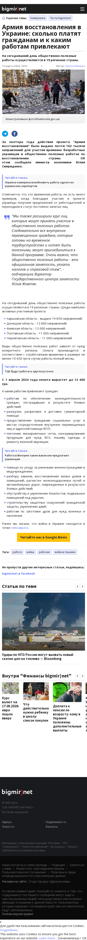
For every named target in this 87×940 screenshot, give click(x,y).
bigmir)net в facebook (18, 573)
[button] (77, 586)
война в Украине (65, 552)
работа (17, 552)
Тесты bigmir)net (60, 18)
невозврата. (20, 528)
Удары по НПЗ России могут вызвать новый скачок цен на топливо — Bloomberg (37, 656)
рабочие (44, 552)
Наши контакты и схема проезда (24, 865)
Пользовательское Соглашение (24, 872)
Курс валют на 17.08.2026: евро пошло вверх (10, 708)
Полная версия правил (17, 914)
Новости (8, 826)
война (30, 552)
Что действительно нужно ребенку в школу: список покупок (36, 712)
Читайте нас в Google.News (43, 537)
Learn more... (48, 938)
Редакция (58, 865)
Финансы (52, 826)
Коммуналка (37, 18)
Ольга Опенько (75, 66)
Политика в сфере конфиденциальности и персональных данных (39, 874)
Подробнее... (9, 930)
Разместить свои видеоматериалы (40, 868)
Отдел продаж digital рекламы (49, 881)
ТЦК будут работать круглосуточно (29, 371)
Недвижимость (56, 822)
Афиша (7, 822)
